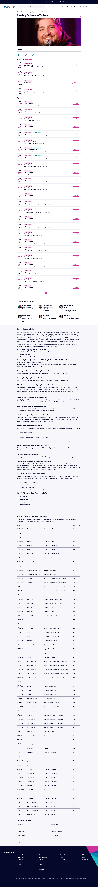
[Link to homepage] (9, 7)
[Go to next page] (55, 293)
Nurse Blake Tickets (25, 504)
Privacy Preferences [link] (42, 880)
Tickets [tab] (20, 49)
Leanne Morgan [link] (21, 835)
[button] (20, 54)
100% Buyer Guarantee (55, 1)
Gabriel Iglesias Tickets (26, 502)
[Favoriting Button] (79, 15)
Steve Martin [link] (54, 824)
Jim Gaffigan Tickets (25, 507)
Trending (57, 6)
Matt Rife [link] (20, 824)
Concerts (69, 6)
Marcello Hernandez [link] (56, 839)
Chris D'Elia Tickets (25, 496)
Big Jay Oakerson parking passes (36, 373)
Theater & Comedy (79, 6)
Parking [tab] (28, 49)
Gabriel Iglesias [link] (55, 828)
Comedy (28, 12)
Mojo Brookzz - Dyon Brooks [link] (25, 828)
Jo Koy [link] (19, 842)
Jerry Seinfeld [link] (54, 835)
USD (89, 6)
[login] (93, 6)
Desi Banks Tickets (24, 499)
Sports (64, 6)
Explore (52, 6)
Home (18, 12)
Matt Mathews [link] (21, 831)
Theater (23, 12)
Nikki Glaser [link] (20, 839)
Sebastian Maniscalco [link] (57, 831)
